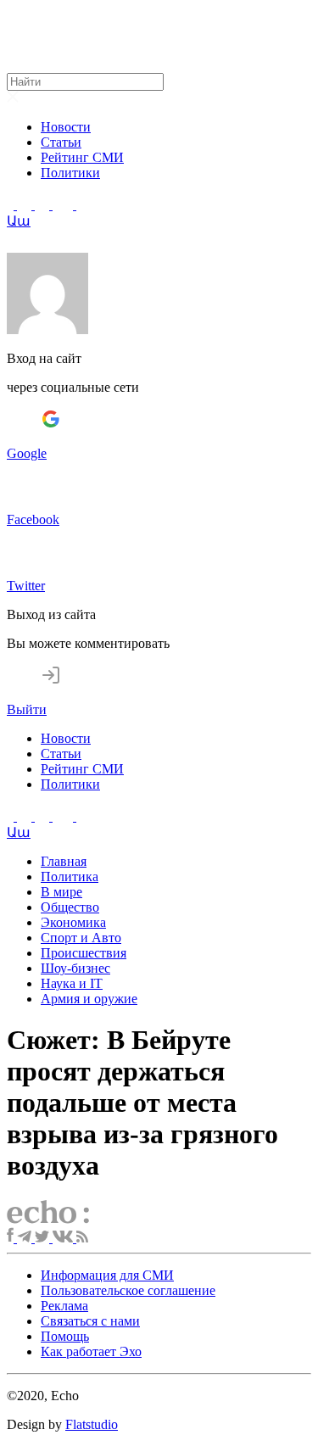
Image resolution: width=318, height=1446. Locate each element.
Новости (66, 127)
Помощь (65, 1336)
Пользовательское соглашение (128, 1290)
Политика (69, 876)
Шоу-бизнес (75, 968)
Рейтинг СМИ (82, 157)
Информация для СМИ (107, 1275)
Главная (63, 861)
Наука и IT (72, 983)
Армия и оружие (89, 998)
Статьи (61, 142)
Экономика (73, 922)
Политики (70, 172)
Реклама (64, 1305)
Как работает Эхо (91, 1351)
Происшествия (83, 953)
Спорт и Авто (81, 937)
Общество (70, 907)
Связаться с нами (90, 1321)
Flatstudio (91, 1424)
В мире (61, 892)
